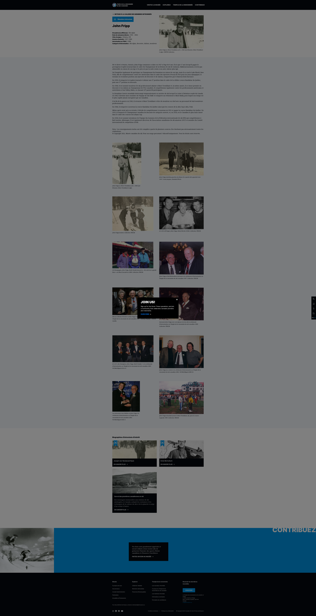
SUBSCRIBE (145, 314)
